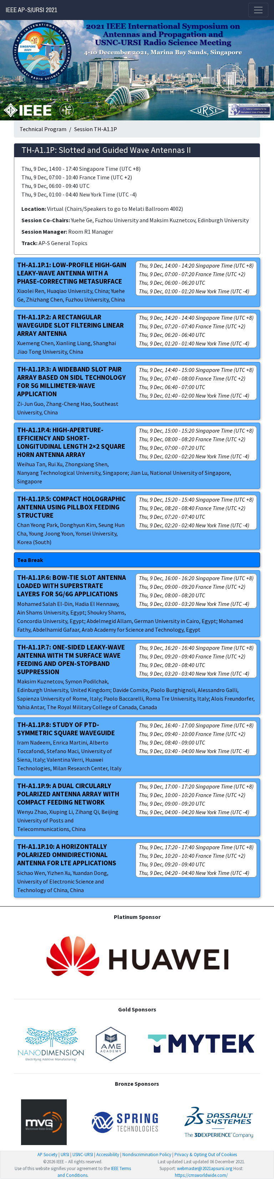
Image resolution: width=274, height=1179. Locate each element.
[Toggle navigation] (258, 10)
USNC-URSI (82, 1154)
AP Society (47, 1154)
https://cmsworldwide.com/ (201, 1175)
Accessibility (107, 1154)
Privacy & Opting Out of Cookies (205, 1154)
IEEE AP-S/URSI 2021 (31, 10)
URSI (65, 1154)
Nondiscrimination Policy (146, 1154)
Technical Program (43, 129)
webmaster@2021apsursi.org (204, 1168)
